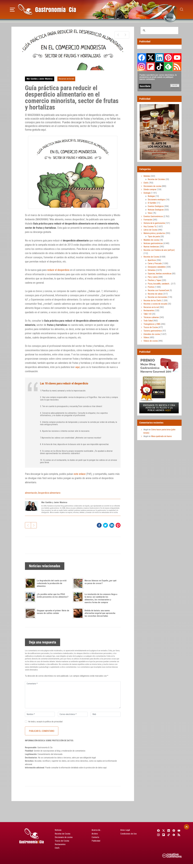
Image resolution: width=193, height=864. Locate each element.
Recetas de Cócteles (156, 179)
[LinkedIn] (168, 830)
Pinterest (168, 57)
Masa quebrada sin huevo (161, 436)
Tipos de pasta (154, 236)
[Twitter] (163, 830)
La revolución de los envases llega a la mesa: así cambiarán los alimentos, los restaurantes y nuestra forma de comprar (101, 598)
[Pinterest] (173, 830)
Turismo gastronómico (153, 330)
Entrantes (151, 270)
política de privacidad (53, 721)
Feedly (168, 66)
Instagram (141, 66)
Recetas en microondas (157, 297)
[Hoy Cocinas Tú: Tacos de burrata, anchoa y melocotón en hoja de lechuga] (118, 35)
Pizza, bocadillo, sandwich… (159, 283)
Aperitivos (152, 260)
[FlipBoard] (163, 835)
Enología (147, 193)
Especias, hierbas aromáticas (159, 273)
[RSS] (179, 835)
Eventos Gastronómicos (153, 216)
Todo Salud (148, 320)
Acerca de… (96, 830)
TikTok (159, 66)
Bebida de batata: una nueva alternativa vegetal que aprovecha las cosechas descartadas (100, 613)
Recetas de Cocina (151, 256)
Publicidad (96, 841)
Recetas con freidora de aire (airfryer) (159, 250)
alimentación (31, 492)
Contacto (95, 837)
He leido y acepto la (45, 721)
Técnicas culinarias (151, 317)
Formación (148, 219)
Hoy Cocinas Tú (150, 226)
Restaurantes (149, 310)
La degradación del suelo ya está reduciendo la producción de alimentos (51, 583)
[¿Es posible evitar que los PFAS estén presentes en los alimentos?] (31, 597)
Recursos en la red (66, 79)
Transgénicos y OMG (152, 324)
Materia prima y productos (154, 233)
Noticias (58, 830)
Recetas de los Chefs (152, 300)
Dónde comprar (150, 189)
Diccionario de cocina (152, 186)
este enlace (80, 474)
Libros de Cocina (150, 230)
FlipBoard (150, 66)
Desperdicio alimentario (49, 492)
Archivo (95, 833)
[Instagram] (158, 835)
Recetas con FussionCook (158, 290)
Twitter (150, 57)
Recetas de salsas (155, 294)
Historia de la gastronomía (154, 223)
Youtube (177, 57)
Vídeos (146, 337)
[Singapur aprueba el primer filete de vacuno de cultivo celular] (31, 613)
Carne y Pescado (155, 263)
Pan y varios (153, 277)
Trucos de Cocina (151, 327)
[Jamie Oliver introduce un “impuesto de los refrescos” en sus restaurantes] (125, 35)
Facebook (141, 57)
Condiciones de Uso (128, 833)
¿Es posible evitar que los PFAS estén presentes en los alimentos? (52, 595)
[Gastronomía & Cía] (47, 9)
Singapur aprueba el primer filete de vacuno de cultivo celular (53, 612)
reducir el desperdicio (58, 270)
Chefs (146, 183)
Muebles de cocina (151, 240)
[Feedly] (173, 835)
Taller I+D (147, 314)
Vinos (150, 213)
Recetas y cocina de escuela (155, 304)
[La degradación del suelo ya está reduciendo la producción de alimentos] (31, 583)
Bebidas (147, 176)
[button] (12, 9)
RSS (177, 66)
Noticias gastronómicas (153, 243)
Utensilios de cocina (152, 334)
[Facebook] (158, 830)
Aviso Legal (125, 830)
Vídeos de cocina (151, 341)
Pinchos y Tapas (154, 280)
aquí (77, 367)
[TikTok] (168, 835)
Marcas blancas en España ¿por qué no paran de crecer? (100, 582)
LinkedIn (159, 57)
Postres (151, 287)
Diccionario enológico (156, 199)
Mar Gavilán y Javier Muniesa (40, 79)
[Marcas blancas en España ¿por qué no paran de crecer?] (79, 583)
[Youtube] (179, 830)
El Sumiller (152, 203)
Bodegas (151, 196)
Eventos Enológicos (156, 206)
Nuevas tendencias (151, 246)
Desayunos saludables (157, 267)
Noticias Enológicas (156, 209)
